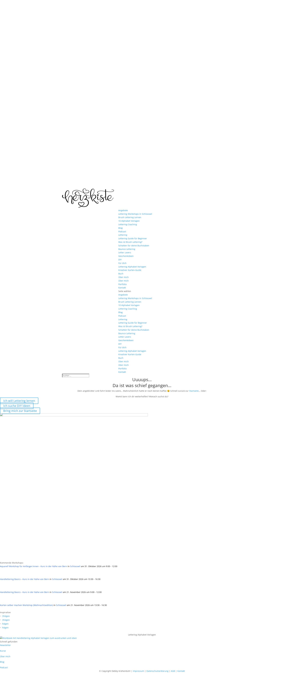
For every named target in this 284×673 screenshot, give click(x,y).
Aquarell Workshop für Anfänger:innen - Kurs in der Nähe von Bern (33, 566)
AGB (173, 671)
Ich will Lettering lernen (19, 401)
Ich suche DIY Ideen (16, 406)
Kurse (3, 650)
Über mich (123, 277)
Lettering (122, 234)
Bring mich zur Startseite (20, 411)
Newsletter (5, 645)
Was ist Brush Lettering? (130, 242)
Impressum (138, 671)
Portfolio (122, 284)
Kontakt (122, 287)
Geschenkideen (126, 256)
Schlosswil (75, 566)
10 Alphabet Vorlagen (129, 220)
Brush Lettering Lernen (129, 217)
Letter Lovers (124, 252)
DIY (120, 259)
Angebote (123, 210)
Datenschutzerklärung (157, 671)
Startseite (194, 390)
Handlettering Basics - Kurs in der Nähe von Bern (24, 579)
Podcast (122, 231)
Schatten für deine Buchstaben (133, 245)
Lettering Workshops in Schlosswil (135, 214)
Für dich (122, 263)
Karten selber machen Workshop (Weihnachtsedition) (26, 605)
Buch (120, 273)
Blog (120, 228)
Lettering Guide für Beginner (132, 238)
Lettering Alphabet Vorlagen (132, 266)
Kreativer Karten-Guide (129, 270)
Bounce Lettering (126, 249)
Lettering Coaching (127, 224)
